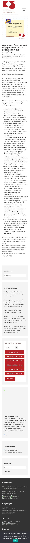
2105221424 (5, 488)
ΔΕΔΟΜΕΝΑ (15, 56)
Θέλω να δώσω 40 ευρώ (14, 369)
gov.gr (4, 243)
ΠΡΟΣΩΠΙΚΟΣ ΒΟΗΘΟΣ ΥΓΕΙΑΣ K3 (11, 521)
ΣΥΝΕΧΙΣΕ (10, 379)
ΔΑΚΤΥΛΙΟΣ (9, 56)
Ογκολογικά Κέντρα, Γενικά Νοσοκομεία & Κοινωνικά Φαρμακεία (14, 511)
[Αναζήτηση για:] (15, 275)
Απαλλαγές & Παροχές (9, 508)
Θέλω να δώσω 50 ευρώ (14, 373)
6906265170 (13, 493)
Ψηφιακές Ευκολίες (7, 513)
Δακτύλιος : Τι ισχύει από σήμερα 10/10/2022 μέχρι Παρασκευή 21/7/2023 (14, 48)
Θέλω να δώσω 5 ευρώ (14, 352)
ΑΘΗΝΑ (23, 55)
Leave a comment (8, 57)
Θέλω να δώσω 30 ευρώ (14, 365)
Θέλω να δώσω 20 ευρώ (14, 361)
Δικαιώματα (5, 507)
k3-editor (17, 55)
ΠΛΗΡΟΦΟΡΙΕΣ (21, 56)
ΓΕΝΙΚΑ (4, 56)
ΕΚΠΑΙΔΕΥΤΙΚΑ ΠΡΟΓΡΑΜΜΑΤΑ (10, 525)
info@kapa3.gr (13, 488)
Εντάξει (15, 540)
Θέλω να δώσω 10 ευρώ (14, 356)
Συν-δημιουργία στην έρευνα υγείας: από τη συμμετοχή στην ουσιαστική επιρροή (13, 294)
